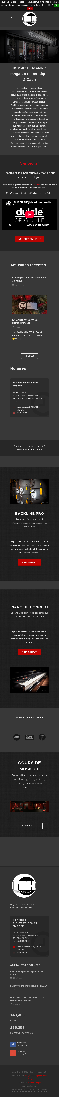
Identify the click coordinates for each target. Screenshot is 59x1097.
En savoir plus (29, 826)
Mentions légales (29, 1086)
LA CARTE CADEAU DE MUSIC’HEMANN (28, 986)
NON (30, 9)
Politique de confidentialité (23, 1090)
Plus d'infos (29, 562)
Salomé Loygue (34, 1083)
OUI (56, 5)
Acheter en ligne (29, 239)
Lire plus (29, 356)
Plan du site (42, 1090)
